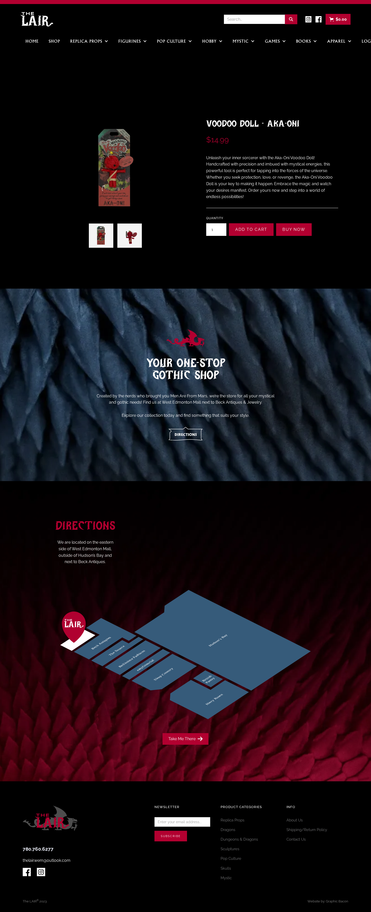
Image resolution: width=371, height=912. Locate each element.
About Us (294, 820)
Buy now (293, 229)
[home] (37, 19)
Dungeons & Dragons (239, 839)
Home (32, 42)
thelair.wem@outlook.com (46, 860)
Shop (54, 42)
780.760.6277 (38, 849)
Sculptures (230, 849)
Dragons (228, 829)
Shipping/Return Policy (306, 829)
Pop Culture (231, 858)
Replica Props (232, 820)
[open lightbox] (101, 236)
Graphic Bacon (337, 901)
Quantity (214, 218)
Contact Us (296, 839)
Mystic (226, 878)
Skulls (226, 868)
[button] (338, 19)
